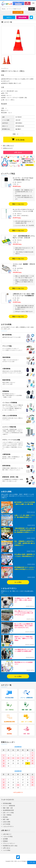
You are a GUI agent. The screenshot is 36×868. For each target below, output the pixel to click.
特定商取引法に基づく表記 (10, 845)
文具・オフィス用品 (8, 812)
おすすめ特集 (6, 824)
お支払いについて (8, 148)
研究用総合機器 (7, 803)
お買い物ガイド (7, 834)
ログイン (9, 17)
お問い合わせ (18, 152)
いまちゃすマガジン (8, 826)
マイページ (27, 4)
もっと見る (18, 582)
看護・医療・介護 (8, 808)
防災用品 (5, 817)
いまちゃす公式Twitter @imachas (18, 857)
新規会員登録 (22, 17)
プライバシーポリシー (9, 843)
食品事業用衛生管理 (8, 810)
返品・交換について (8, 145)
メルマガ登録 (6, 850)
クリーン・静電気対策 (9, 805)
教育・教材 (6, 819)
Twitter (31, 17)
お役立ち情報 (6, 821)
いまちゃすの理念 (8, 836)
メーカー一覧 (18, 12)
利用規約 (5, 841)
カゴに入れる (20, 140)
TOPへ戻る (31, 862)
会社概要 (5, 839)
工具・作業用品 (7, 815)
